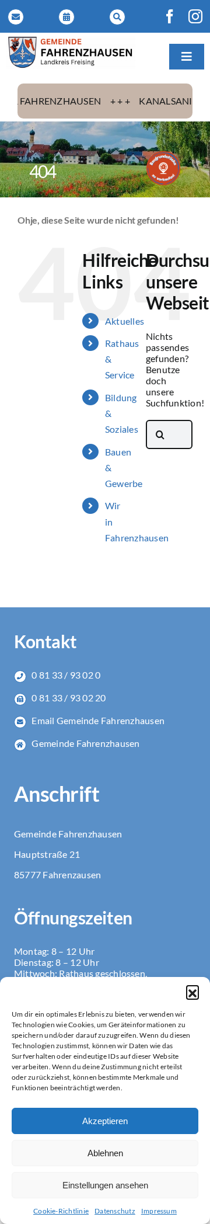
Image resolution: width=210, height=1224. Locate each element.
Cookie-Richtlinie (61, 1210)
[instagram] (195, 16)
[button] (192, 991)
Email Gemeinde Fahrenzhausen (98, 720)
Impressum (159, 1210)
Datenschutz (114, 1210)
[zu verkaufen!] (163, 155)
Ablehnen (105, 1153)
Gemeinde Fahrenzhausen (85, 743)
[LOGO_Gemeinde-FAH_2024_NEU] (70, 40)
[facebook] (170, 16)
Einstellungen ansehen (105, 1185)
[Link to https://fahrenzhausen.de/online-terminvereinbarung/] (66, 17)
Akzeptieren (105, 1121)
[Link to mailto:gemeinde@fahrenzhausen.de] (16, 17)
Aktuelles (124, 320)
